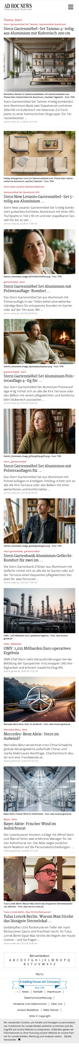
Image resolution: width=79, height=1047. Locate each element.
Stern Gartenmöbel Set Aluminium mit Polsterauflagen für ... (37, 468)
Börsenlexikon (39, 956)
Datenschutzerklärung (38, 997)
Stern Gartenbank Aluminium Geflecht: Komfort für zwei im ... (38, 558)
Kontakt (38, 991)
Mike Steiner (51, 1010)
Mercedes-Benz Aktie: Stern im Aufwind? (31, 736)
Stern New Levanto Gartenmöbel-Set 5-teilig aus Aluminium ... (39, 199)
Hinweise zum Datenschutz (30, 1004)
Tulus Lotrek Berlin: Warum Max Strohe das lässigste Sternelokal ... (38, 919)
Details (67, 1036)
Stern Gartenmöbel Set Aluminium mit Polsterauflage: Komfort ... (37, 289)
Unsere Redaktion (28, 1010)
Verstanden (10, 1039)
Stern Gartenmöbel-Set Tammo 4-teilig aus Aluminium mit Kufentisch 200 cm (39, 31)
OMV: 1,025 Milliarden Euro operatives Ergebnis (37, 651)
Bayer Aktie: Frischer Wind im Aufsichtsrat (30, 826)
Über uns (56, 1004)
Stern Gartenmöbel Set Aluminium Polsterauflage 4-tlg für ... (39, 378)
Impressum (54, 991)
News (25, 991)
